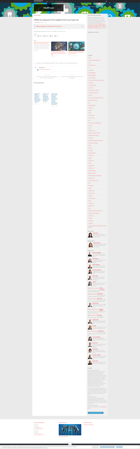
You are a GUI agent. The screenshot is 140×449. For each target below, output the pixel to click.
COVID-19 (90, 95)
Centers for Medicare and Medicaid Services (96, 80)
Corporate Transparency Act (93, 92)
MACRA (90, 163)
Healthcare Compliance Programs (94, 133)
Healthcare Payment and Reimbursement (96, 140)
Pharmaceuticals (92, 193)
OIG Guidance (91, 185)
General (90, 128)
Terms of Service (70, 442)
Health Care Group (59, 1)
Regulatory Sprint (92, 205)
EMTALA (90, 110)
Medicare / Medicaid (92, 173)
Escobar (56, 63)
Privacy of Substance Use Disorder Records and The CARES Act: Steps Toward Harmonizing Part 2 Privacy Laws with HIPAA (76, 52)
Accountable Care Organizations (94, 60)
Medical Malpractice (92, 170)
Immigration (91, 150)
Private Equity (91, 203)
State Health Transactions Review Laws (95, 210)
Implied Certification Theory (73, 63)
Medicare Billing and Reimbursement (95, 175)
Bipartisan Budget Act (92, 75)
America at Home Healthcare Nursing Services (47, 63)
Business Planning (92, 77)
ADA (89, 62)
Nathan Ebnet (37, 22)
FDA (89, 120)
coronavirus (91, 87)
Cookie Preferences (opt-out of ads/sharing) (95, 412)
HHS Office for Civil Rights (93, 143)
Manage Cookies (95, 446)
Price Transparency (92, 198)
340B (90, 57)
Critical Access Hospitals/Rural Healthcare (96, 97)
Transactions (91, 223)
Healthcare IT (91, 138)
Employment (91, 107)
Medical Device (91, 168)
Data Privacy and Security (93, 100)
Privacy (90, 200)
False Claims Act (61, 63)
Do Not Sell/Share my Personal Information (107, 446)
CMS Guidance (91, 82)
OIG (89, 183)
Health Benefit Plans (97, 26)
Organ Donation (91, 190)
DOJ (89, 102)
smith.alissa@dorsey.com (38, 428)
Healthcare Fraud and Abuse (94, 135)
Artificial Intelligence (92, 72)
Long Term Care (91, 160)
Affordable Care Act (92, 65)
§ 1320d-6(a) (38, 63)
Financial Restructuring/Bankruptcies (95, 123)
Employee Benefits (92, 105)
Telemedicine (91, 220)
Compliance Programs (92, 85)
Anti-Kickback (91, 70)
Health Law (49, 7)
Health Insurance (92, 130)
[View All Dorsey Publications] (70, 435)
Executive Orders (92, 115)
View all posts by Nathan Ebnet (45, 69)
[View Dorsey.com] (38, 1)
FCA (64, 63)
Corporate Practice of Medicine (94, 90)
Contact (52, 1)
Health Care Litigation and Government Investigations (97, 24)
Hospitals (90, 148)
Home (47, 1)
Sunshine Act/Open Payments (94, 213)
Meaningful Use (91, 165)
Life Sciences (91, 155)
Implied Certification (92, 153)
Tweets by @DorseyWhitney (88, 424)
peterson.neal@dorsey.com (39, 434)
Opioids (90, 188)
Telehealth (90, 218)
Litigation (90, 158)
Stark (90, 208)
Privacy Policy (45, 447)
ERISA (90, 113)
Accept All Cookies (119, 446)
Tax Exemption (91, 215)
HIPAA (67, 63)
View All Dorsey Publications (63, 436)
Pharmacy (90, 195)
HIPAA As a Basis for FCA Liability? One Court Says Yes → (49, 26)
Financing (90, 125)
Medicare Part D (91, 178)
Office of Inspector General (93, 180)
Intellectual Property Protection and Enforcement (97, 27)
